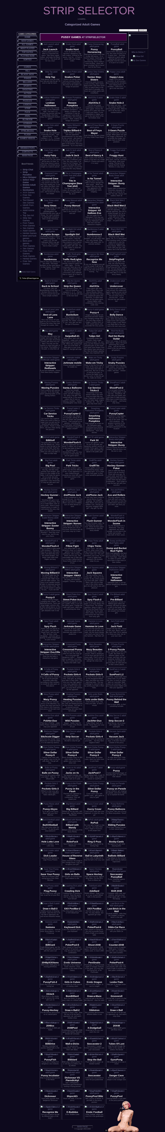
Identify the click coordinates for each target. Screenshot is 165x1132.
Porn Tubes (28, 223)
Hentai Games (30, 233)
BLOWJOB (27, 120)
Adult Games (29, 230)
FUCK (27, 112)
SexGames (28, 190)
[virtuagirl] (138, 56)
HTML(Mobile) (27, 131)
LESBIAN (27, 123)
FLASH (27, 135)
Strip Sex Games (27, 219)
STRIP (27, 108)
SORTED (27, 60)
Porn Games (29, 225)
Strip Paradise (27, 173)
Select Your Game (29, 181)
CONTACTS (27, 152)
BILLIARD (27, 82)
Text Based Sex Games (28, 201)
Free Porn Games (27, 252)
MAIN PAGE (27, 155)
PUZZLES (27, 101)
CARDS (27, 67)
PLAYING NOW (27, 56)
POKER (27, 78)
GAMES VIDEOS (27, 138)
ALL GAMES (27, 45)
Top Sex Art (28, 215)
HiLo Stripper (29, 177)
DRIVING (27, 97)
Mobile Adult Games (29, 186)
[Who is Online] (138, 48)
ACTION (27, 93)
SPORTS (27, 86)
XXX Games (29, 192)
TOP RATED (27, 52)
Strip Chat (28, 169)
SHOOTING (27, 90)
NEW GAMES (27, 41)
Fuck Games (29, 256)
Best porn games (27, 242)
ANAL (27, 116)
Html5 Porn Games (28, 206)
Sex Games (28, 228)
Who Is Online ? (138, 52)
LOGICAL (27, 105)
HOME (27, 37)
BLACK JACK (27, 75)
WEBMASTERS (27, 148)
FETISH (27, 127)
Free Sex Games (27, 196)
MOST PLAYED (28, 48)
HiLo (27, 71)
